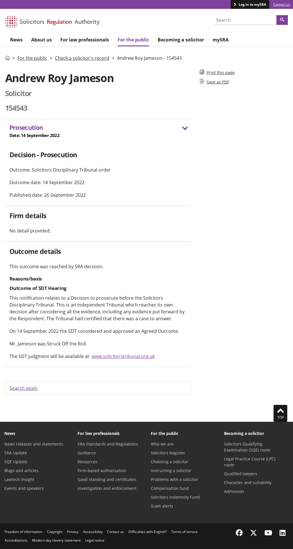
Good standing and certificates (107, 479)
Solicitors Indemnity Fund (175, 497)
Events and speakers (24, 488)
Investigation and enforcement (107, 488)
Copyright (54, 531)
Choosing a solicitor (169, 461)
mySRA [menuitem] (221, 40)
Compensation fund (170, 488)
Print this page (221, 72)
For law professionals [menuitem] (84, 40)
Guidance (87, 452)
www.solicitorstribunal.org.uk (123, 356)
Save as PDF (218, 82)
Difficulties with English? (147, 531)
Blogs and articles (21, 470)
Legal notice (94, 540)
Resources (87, 461)
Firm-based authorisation (102, 470)
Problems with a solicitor (174, 479)
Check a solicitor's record (82, 58)
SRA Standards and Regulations (108, 444)
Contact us (281, 4)
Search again (23, 388)
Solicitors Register (168, 452)
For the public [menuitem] (133, 40)
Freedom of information (23, 531)
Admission (234, 491)
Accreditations (16, 540)
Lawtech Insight (19, 479)
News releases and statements (33, 444)
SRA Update (15, 452)
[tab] (98, 132)
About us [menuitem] (41, 40)
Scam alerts (162, 506)
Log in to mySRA (252, 4)
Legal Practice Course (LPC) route (249, 462)
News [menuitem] (16, 40)
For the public (32, 58)
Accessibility (92, 531)
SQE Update (15, 461)
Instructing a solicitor (171, 470)
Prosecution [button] (34, 131)
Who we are (162, 444)
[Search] (282, 20)
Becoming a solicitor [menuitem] (181, 40)
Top (280, 417)
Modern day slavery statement (56, 540)
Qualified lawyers (240, 473)
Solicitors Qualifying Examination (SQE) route (247, 447)
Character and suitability (248, 482)
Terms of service (184, 531)
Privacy (72, 531)
